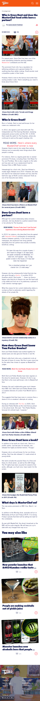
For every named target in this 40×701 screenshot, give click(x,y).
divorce (18, 275)
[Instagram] (11, 697)
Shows (4, 686)
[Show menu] (37, 3)
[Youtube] (2, 697)
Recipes (4, 677)
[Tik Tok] (9, 697)
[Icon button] (36, 25)
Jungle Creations (27, 688)
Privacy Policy (26, 680)
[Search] (32, 3)
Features (5, 680)
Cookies (24, 677)
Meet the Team (6, 683)
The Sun (21, 404)
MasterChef (5, 62)
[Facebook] (5, 697)
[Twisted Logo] (5, 3)
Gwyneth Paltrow (10, 236)
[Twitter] (7, 697)
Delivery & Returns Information (27, 684)
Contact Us (25, 691)
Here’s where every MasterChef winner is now (22, 144)
